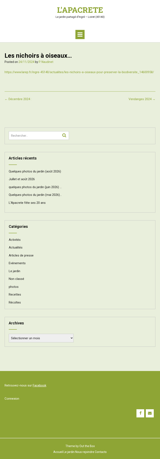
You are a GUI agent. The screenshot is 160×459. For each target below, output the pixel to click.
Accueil (58, 452)
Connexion (12, 398)
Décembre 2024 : (18, 99)
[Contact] (150, 413)
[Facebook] (140, 413)
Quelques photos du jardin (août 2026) (35, 171)
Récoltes (15, 302)
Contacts (101, 452)
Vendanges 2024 (142, 99)
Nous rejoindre (84, 452)
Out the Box (87, 446)
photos (14, 287)
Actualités (15, 247)
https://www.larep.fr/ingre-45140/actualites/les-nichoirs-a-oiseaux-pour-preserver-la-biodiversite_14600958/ (79, 72)
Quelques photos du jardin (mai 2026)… (35, 195)
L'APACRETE (80, 10)
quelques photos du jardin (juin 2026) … (35, 187)
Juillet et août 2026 (22, 179)
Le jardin (14, 271)
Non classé (16, 279)
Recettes (15, 294)
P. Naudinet (46, 62)
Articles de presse (21, 255)
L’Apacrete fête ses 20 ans (27, 203)
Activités (15, 240)
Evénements (17, 263)
